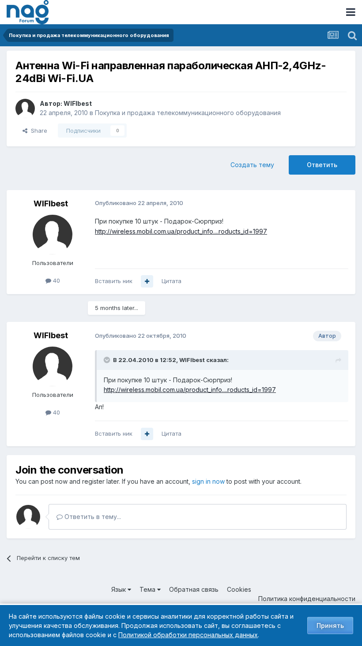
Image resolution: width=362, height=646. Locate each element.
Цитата (171, 280)
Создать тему (252, 164)
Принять (330, 625)
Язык (119, 589)
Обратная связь (194, 589)
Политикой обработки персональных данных (188, 635)
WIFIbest (78, 103)
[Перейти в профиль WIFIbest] (25, 108)
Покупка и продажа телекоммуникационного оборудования (188, 112)
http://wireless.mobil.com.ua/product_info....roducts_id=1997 (181, 231)
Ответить (322, 164)
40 (55, 280)
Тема (148, 589)
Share (37, 130)
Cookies (239, 589)
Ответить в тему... (92, 516)
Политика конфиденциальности (306, 598)
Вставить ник (113, 280)
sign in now (208, 481)
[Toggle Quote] (108, 359)
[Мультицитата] (147, 281)
